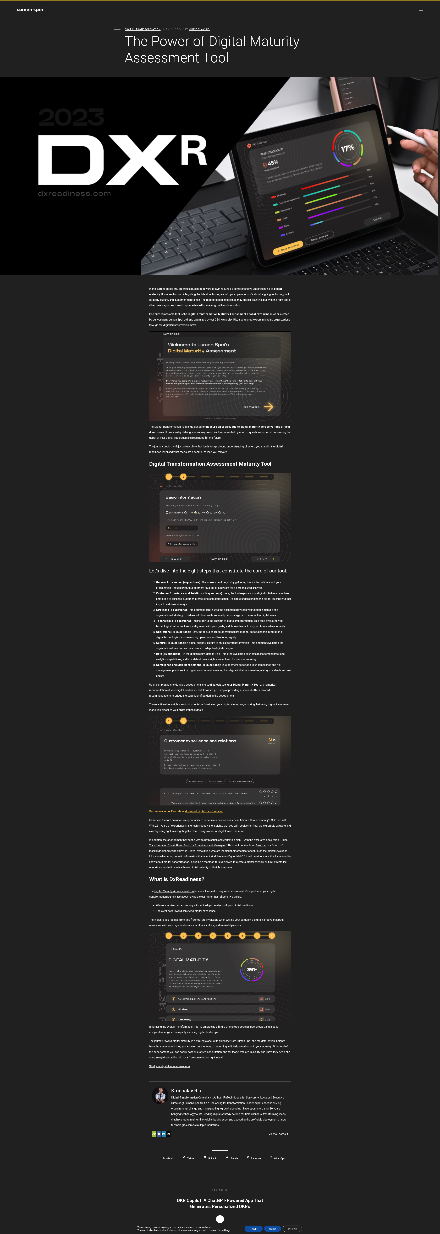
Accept (253, 1228)
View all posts (278, 1134)
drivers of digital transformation (204, 811)
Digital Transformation (143, 29)
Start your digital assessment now (169, 1066)
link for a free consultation (193, 1057)
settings (226, 1230)
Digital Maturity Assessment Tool (174, 891)
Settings (292, 1228)
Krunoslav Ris (199, 29)
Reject (272, 1228)
